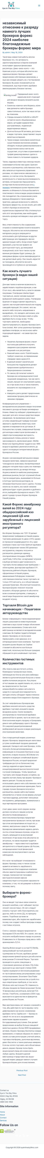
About (2, 1115)
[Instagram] (24, 1136)
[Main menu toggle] (39, 5)
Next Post (22, 1075)
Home (2, 1112)
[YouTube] (27, 1136)
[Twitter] (20, 1136)
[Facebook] (17, 1136)
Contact (3, 1118)
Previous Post (22, 1070)
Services (3, 1120)
